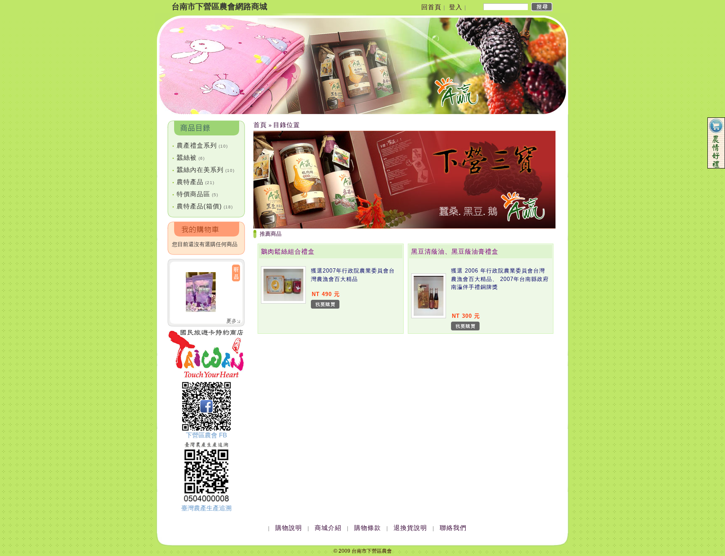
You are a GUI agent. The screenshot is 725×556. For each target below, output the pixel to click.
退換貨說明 (410, 527)
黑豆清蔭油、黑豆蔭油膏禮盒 (454, 251)
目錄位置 (286, 124)
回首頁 (431, 6)
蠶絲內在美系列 (203, 169)
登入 (455, 6)
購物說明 (288, 527)
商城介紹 (328, 527)
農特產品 (193, 181)
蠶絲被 (188, 157)
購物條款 (367, 527)
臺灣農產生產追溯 (206, 508)
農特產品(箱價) (202, 206)
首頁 (260, 124)
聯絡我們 (453, 527)
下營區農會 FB (206, 435)
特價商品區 (195, 193)
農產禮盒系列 (200, 145)
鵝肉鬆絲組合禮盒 (288, 251)
